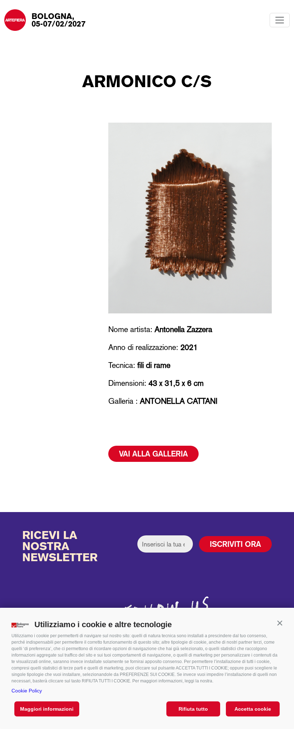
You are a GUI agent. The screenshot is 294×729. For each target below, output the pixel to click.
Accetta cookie (252, 709)
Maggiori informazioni (47, 709)
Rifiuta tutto (193, 709)
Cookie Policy (26, 691)
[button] (280, 623)
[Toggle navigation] (280, 20)
